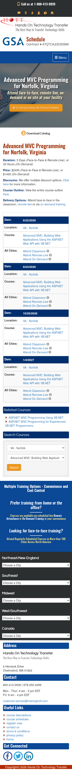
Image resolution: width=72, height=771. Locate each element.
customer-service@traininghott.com (25, 701)
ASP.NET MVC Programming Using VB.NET (36, 417)
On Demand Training (33, 519)
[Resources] (46, 13)
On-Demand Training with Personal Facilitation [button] (37, 107)
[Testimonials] (19, 13)
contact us (12, 727)
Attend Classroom (34, 251)
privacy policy (14, 735)
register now (14, 723)
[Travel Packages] (33, 13)
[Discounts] (26, 13)
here (6, 194)
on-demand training (52, 204)
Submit (14, 467)
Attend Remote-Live (35, 255)
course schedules (17, 719)
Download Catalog (38, 133)
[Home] (52, 13)
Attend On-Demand (35, 259)
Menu (62, 57)
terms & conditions (18, 731)
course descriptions (18, 715)
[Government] (39, 13)
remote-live (25, 204)
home (10, 739)
